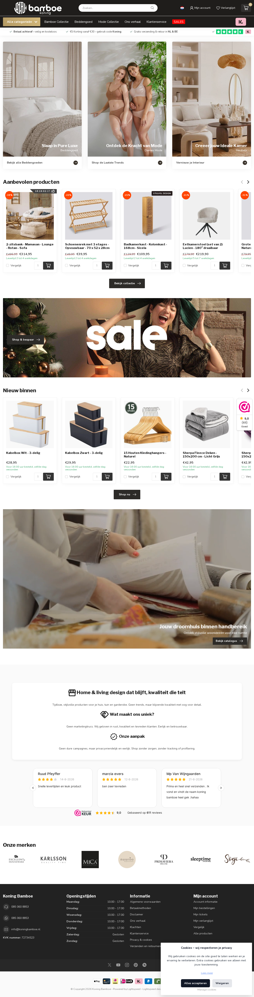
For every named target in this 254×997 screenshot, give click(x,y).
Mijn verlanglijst (203, 921)
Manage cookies (206, 989)
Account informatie (205, 902)
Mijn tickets (200, 914)
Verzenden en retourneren (146, 946)
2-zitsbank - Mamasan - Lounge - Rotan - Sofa (30, 246)
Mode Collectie (108, 22)
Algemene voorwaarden (145, 902)
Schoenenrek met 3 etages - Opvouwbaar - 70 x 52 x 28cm (87, 246)
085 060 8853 (20, 907)
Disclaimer (136, 914)
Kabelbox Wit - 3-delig (23, 452)
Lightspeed (133, 989)
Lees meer (207, 973)
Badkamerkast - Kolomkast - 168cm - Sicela (145, 246)
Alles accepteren (195, 983)
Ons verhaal (133, 22)
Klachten (135, 927)
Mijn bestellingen (204, 908)
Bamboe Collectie (56, 22)
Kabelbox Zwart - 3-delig (84, 452)
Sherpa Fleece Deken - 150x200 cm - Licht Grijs (201, 454)
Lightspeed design (153, 989)
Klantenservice (156, 22)
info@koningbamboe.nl (25, 929)
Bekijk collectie (124, 283)
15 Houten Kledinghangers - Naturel (145, 454)
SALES (179, 22)
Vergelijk (16, 265)
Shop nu (124, 494)
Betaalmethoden (140, 908)
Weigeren (222, 983)
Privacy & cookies (141, 940)
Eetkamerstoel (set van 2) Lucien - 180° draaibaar (203, 246)
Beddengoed (83, 22)
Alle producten (202, 933)
